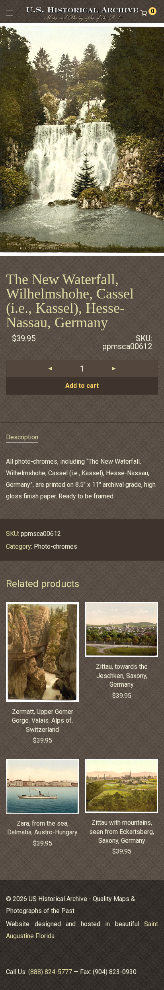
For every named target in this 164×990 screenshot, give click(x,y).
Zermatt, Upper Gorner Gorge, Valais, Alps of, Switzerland (42, 720)
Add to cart (82, 385)
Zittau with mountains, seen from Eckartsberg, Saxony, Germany (121, 831)
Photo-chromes (55, 546)
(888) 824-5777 (50, 972)
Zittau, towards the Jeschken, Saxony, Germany (122, 675)
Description (22, 437)
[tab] (82, 437)
